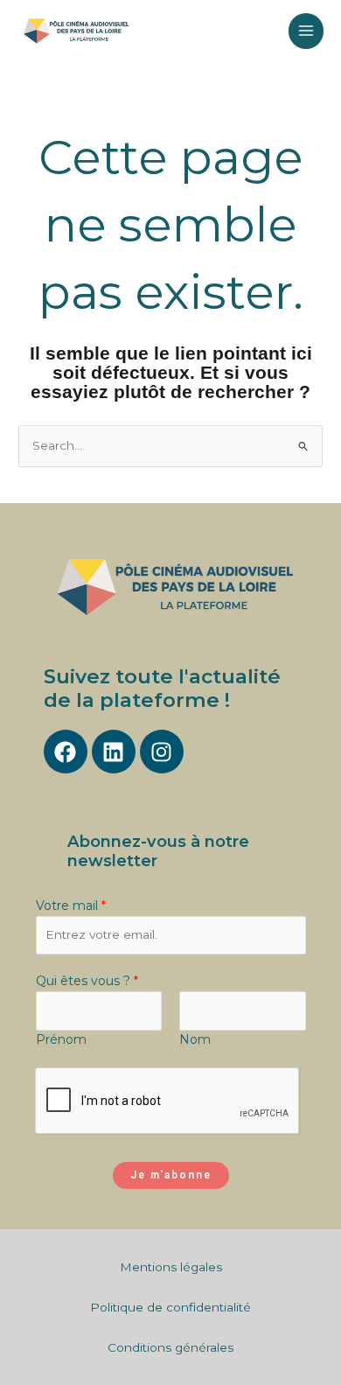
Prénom (61, 1039)
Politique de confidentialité (170, 1307)
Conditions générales (170, 1347)
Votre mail (71, 905)
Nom (195, 1039)
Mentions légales (171, 1267)
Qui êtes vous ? (87, 981)
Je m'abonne (171, 1175)
